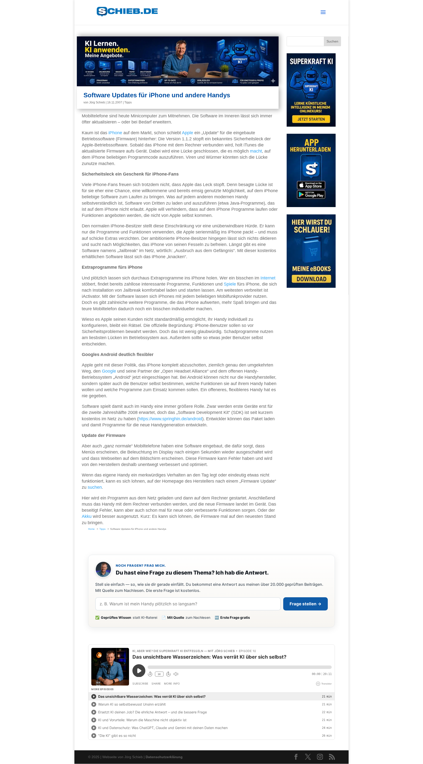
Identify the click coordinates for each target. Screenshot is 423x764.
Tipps (128, 102)
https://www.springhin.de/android (170, 418)
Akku (87, 516)
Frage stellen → (305, 603)
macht (256, 151)
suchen (95, 487)
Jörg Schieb (97, 102)
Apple (187, 132)
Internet (267, 278)
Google (109, 371)
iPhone (115, 132)
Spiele (230, 284)
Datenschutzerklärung (164, 757)
